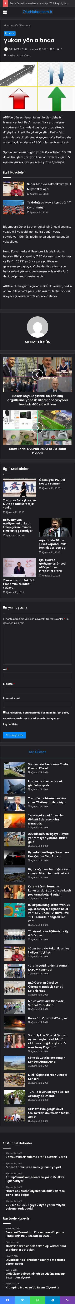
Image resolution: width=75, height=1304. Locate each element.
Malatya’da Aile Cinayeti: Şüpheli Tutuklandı (46, 1003)
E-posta (9, 683)
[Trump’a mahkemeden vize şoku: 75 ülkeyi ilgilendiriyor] (14, 803)
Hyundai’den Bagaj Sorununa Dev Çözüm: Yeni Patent (48, 854)
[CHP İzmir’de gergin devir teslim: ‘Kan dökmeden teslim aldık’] (14, 1114)
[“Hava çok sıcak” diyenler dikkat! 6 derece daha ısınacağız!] (14, 821)
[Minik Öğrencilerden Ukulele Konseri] (14, 1080)
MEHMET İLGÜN (18, 49)
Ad (5, 669)
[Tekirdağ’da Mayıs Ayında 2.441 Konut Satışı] (13, 207)
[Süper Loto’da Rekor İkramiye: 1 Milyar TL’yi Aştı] (13, 189)
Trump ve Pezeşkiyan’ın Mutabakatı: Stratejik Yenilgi (19, 503)
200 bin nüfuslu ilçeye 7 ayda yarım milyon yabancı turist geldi (48, 838)
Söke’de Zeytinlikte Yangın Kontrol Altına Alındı (46, 1060)
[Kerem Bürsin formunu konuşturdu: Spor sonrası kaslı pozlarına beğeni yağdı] (14, 892)
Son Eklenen (37, 752)
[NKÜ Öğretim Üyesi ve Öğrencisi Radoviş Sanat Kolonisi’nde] (14, 988)
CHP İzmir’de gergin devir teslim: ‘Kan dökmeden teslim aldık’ (49, 1113)
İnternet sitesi (11, 698)
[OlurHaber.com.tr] (37, 12)
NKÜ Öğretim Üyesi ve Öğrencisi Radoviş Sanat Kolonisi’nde (45, 987)
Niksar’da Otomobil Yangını (47, 1018)
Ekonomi (25, 25)
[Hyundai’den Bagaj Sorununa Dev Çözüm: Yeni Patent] (14, 857)
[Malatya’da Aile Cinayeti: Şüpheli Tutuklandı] (14, 1006)
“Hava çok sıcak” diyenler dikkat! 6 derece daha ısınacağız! (46, 819)
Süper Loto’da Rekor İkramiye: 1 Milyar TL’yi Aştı (49, 950)
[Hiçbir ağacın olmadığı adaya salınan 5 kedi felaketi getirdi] (14, 874)
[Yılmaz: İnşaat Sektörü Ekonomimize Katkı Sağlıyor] (19, 567)
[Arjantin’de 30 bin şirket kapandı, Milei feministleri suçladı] (55, 527)
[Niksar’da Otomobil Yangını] (14, 1023)
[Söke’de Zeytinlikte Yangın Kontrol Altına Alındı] (14, 1063)
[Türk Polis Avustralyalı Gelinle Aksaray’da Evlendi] (14, 1097)
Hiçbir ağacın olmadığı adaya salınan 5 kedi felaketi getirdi (49, 871)
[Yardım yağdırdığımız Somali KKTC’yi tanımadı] (14, 971)
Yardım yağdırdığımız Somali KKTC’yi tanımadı (48, 968)
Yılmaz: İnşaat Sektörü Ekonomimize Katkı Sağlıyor (19, 584)
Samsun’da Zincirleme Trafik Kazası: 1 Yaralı (48, 766)
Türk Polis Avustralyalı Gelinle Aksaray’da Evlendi (48, 1094)
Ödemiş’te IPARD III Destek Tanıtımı (52, 481)
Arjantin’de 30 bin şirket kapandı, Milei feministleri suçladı (53, 544)
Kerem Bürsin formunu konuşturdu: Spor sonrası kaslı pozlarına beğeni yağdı (49, 890)
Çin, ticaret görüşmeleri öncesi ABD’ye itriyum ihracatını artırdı (52, 565)
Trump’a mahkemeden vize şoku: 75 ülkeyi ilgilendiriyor (47, 800)
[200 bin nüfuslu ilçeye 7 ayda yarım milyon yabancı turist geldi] (14, 839)
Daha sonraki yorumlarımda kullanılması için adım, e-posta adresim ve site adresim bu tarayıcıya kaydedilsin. (36, 718)
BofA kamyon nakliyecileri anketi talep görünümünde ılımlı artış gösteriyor (17, 525)
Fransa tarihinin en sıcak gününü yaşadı (45, 783)
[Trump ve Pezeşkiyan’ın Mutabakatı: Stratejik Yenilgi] (19, 487)
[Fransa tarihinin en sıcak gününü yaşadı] (14, 786)
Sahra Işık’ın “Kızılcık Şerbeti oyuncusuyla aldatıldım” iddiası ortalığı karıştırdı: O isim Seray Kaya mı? (48, 1041)
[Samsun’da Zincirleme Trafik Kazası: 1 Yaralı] (14, 769)
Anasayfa (12, 25)
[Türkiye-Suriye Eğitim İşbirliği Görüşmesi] (14, 936)
